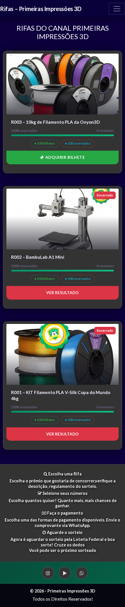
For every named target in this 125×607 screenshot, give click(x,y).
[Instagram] (48, 573)
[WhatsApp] (82, 573)
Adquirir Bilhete (64, 157)
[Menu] (117, 8)
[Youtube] (65, 573)
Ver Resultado (62, 292)
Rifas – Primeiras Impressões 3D (40, 8)
